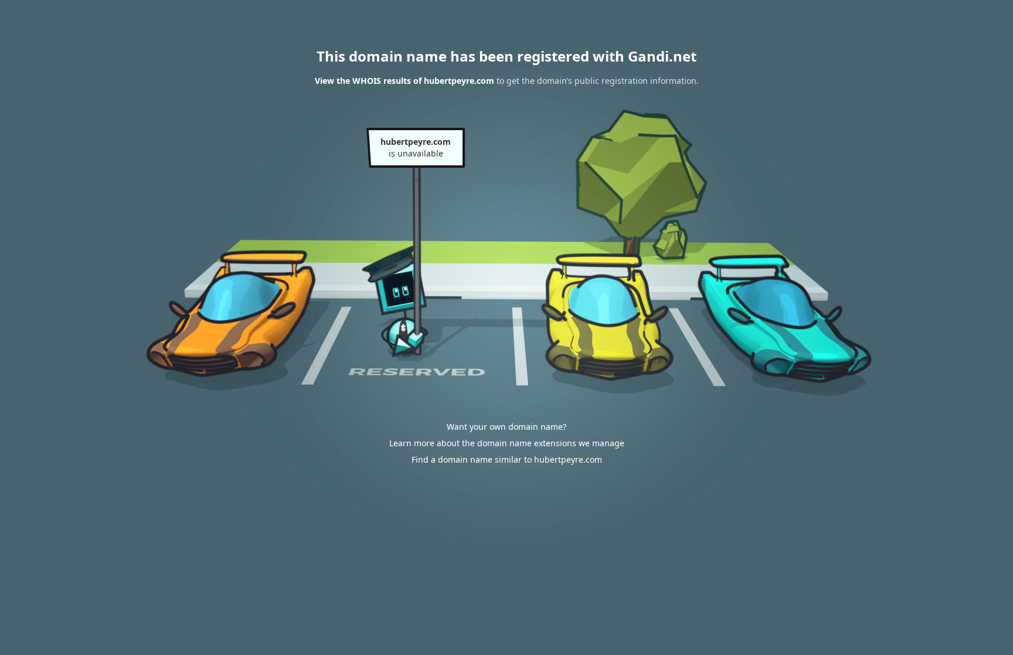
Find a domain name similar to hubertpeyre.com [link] (507, 459)
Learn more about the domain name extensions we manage (506, 443)
